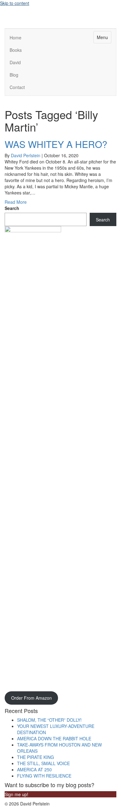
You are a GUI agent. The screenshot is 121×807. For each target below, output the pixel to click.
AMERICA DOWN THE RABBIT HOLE (54, 738)
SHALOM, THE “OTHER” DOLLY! (50, 720)
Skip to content (14, 3)
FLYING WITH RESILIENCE (45, 776)
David (15, 62)
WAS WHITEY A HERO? (56, 144)
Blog (14, 75)
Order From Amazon (31, 698)
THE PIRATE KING (36, 757)
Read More (16, 202)
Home (15, 37)
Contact (17, 87)
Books (16, 50)
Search (12, 208)
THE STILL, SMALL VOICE (44, 763)
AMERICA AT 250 (35, 769)
